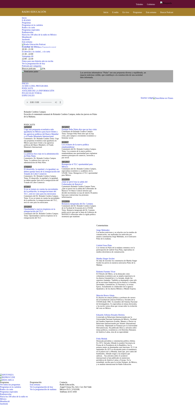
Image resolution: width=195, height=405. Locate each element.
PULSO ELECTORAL (32, 93)
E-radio (115, 12)
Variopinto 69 (27, 56)
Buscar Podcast (166, 12)
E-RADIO (26, 20)
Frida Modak (101, 339)
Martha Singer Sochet (105, 258)
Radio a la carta (28, 27)
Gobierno (151, 4)
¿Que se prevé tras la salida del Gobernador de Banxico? (74, 183)
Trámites (139, 4)
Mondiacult (26, 37)
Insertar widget (147, 98)
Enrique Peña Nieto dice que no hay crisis (79, 129)
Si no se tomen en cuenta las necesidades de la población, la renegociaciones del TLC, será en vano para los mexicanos (41, 191)
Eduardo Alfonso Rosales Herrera (110, 315)
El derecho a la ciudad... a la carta (36, 51)
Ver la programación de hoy (33, 63)
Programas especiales (31, 30)
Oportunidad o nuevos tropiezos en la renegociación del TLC (39, 210)
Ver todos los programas (10, 384)
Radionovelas (27, 32)
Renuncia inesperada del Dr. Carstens (77, 204)
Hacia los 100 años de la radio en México (39, 35)
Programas (137, 12)
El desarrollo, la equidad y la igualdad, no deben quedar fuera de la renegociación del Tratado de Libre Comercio (42, 171)
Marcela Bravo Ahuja (105, 295)
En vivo (125, 12)
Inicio (105, 12)
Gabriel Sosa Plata (104, 245)
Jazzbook (26, 39)
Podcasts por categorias (31, 66)
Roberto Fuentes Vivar (105, 271)
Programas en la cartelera (32, 25)
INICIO (25, 83)
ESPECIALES (28, 95)
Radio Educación (34, 11)
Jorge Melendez (103, 230)
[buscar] (166, 3)
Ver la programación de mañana (43, 389)
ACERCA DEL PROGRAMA (35, 86)
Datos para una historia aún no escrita (37, 61)
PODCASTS (27, 88)
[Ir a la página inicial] (20, 4)
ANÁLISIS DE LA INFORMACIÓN (38, 91)
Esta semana (151, 12)
